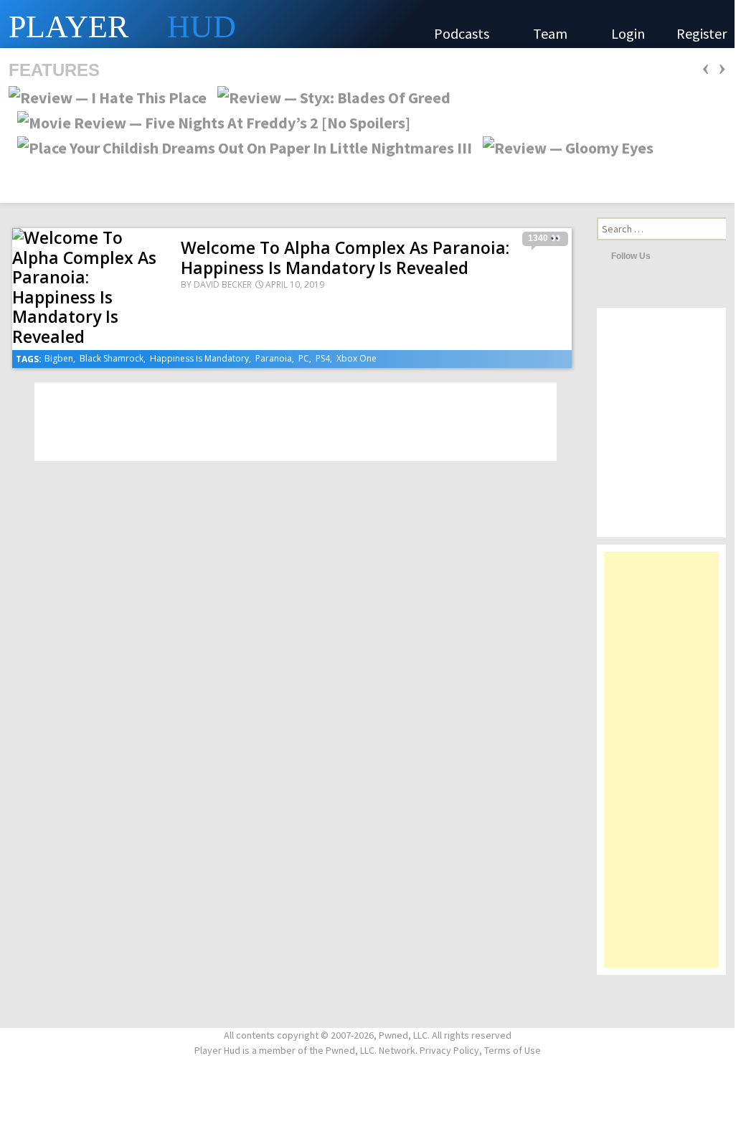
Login (628, 33)
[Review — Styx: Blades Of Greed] (329, 96)
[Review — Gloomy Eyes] (563, 146)
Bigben (58, 358)
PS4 (323, 358)
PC (303, 358)
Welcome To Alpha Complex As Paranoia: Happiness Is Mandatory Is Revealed (345, 257)
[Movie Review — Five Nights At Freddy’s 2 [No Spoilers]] (209, 121)
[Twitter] (665, 255)
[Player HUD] (215, 24)
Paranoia (273, 358)
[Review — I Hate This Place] (108, 96)
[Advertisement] (661, 767)
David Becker (223, 284)
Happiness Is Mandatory (199, 358)
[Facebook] (684, 255)
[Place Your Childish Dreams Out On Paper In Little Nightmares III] (240, 146)
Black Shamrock (111, 358)
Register (701, 33)
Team (551, 33)
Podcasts (463, 33)
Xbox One (356, 358)
